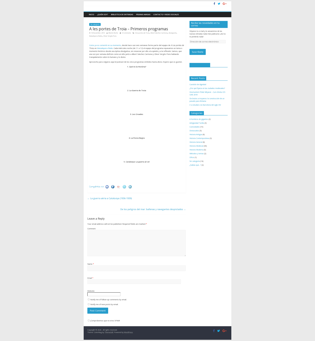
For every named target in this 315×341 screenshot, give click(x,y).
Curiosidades (194, 127)
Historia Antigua (195, 134)
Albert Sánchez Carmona (159, 33)
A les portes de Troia (142, 33)
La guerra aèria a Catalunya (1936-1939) (109, 198)
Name (90, 264)
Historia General (195, 142)
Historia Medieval (196, 146)
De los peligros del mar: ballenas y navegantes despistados (153, 209)
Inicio (91, 14)
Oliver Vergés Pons (109, 36)
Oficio (191, 157)
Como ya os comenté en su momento (105, 45)
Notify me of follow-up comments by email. (108, 299)
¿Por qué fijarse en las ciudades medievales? (207, 88)
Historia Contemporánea (199, 138)
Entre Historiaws (200, 64)
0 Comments (126, 33)
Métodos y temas (196, 153)
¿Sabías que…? (195, 165)
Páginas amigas (143, 14)
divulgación (173, 33)
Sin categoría (94, 24)
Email (90, 278)
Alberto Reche (113, 33)
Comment (91, 228)
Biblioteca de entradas (122, 14)
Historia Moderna (196, 150)
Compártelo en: (96, 187)
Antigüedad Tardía (196, 123)
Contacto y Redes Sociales (166, 14)
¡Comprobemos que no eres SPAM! (105, 320)
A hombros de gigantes (198, 119)
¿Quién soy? (102, 14)
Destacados (194, 130)
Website (90, 291)
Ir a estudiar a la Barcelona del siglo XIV (205, 105)
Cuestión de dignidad (197, 84)
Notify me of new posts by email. (104, 304)
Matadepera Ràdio (95, 36)
